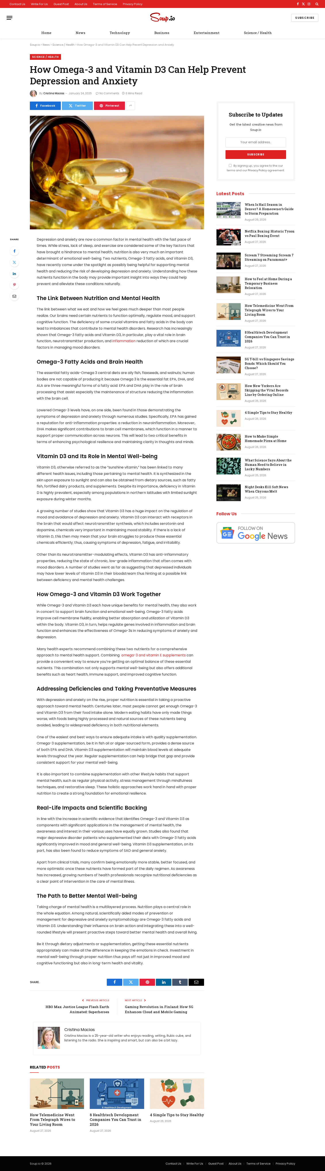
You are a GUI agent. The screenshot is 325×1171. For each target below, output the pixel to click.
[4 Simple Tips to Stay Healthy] (177, 1093)
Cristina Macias (53, 93)
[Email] (14, 296)
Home (46, 32)
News (80, 32)
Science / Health (258, 32)
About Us (81, 4)
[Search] (316, 4)
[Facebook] (14, 251)
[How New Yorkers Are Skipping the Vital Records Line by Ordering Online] (228, 391)
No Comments (109, 93)
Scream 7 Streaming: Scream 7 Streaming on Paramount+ (269, 257)
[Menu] (9, 18)
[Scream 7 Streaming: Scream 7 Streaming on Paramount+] (228, 261)
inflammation (124, 341)
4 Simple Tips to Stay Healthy (177, 1114)
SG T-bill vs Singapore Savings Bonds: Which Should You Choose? (269, 363)
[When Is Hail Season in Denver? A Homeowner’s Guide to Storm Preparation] (228, 210)
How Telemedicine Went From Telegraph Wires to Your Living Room (52, 1119)
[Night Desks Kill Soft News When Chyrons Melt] (228, 492)
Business (161, 32)
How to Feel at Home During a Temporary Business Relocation (268, 283)
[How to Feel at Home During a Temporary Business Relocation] (228, 284)
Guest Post (61, 4)
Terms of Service (105, 4)
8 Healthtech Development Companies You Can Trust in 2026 (115, 1119)
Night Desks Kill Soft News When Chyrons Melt (266, 489)
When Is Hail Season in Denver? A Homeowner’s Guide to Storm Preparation (269, 208)
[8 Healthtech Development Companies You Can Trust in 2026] (117, 1093)
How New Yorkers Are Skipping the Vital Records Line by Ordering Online (266, 390)
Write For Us (39, 4)
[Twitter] (14, 262)
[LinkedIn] (14, 273)
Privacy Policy (132, 4)
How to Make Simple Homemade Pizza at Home (266, 438)
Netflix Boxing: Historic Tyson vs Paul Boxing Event (269, 233)
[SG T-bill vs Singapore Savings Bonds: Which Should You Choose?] (228, 365)
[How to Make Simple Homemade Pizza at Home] (228, 442)
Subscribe (304, 18)
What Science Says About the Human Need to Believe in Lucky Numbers (268, 464)
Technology (120, 32)
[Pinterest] (14, 284)
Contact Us (17, 4)
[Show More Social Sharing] (130, 106)
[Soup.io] (162, 18)
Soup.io (35, 45)
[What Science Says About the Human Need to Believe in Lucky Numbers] (228, 466)
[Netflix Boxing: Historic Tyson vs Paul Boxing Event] (228, 237)
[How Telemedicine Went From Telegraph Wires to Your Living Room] (57, 1093)
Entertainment (207, 32)
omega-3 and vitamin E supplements (153, 655)
